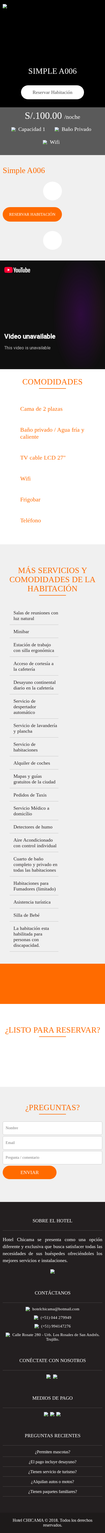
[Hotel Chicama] (5, 6)
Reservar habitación (32, 214)
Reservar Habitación (52, 92)
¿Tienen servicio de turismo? (52, 1471)
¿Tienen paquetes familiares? (52, 1491)
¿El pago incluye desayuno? (52, 1461)
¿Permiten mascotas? (52, 1452)
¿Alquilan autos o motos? (52, 1481)
